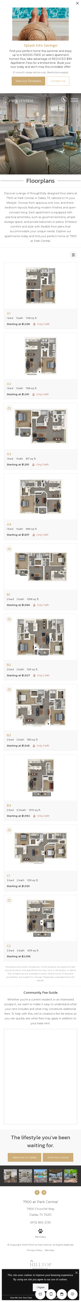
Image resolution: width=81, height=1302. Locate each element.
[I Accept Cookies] (76, 1273)
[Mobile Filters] (73, 255)
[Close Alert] (77, 4)
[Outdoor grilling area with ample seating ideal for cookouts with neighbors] (70, 1175)
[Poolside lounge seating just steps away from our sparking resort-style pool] (55, 1175)
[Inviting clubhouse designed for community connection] (10, 1175)
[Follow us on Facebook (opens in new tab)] (37, 1192)
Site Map (49, 1250)
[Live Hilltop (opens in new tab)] (40, 1268)
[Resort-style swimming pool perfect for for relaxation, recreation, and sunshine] (40, 1175)
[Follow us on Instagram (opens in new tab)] (43, 1192)
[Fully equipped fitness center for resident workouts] (25, 1175)
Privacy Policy (34, 1250)
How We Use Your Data (21, 1298)
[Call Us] (64, 100)
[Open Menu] (74, 100)
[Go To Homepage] (21, 101)
